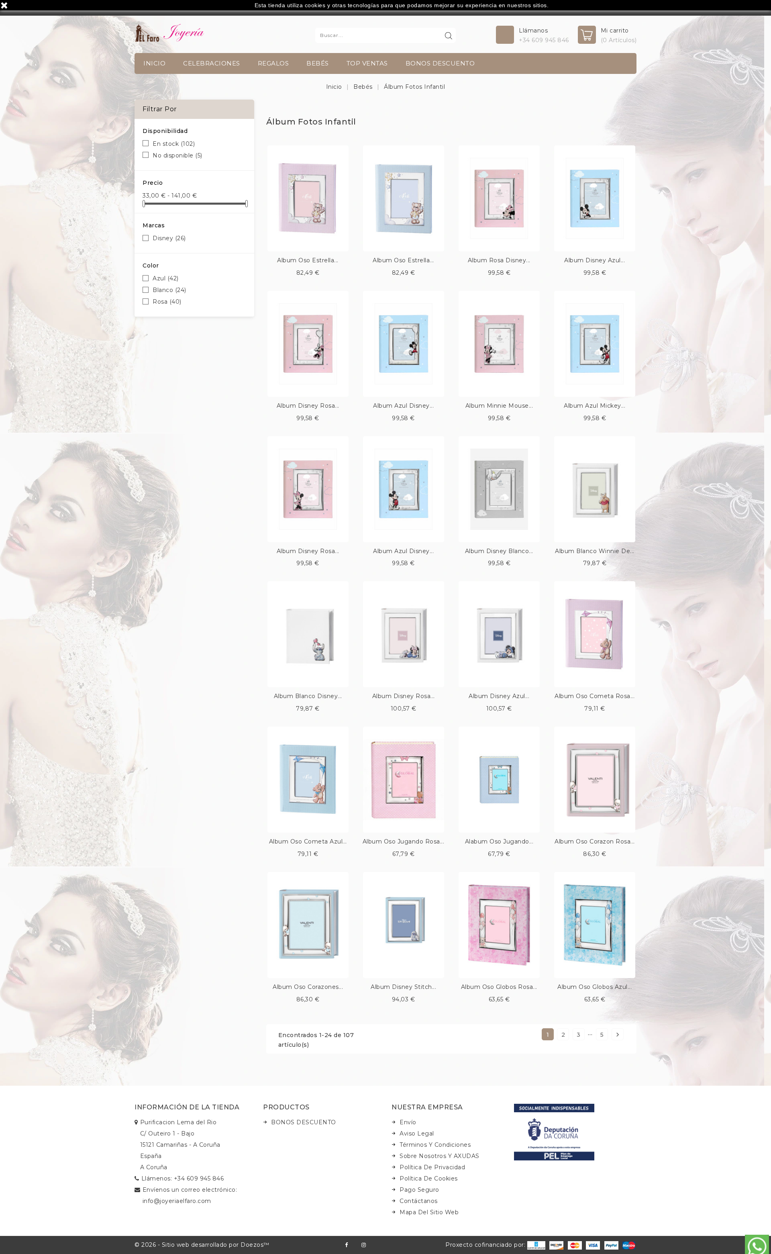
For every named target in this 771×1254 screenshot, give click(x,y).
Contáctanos (419, 1201)
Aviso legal (417, 1133)
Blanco (169, 290)
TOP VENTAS (367, 63)
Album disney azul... (594, 260)
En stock (174, 143)
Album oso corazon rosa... (595, 841)
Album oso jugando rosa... (404, 841)
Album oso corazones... (308, 987)
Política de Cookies (429, 1178)
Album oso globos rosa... (499, 987)
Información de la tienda (187, 1107)
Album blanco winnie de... (594, 551)
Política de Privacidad (432, 1167)
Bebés (317, 63)
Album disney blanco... (499, 551)
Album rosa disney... (499, 260)
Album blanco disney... (308, 696)
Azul (166, 278)
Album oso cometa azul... (308, 841)
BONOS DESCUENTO (440, 63)
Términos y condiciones (435, 1144)
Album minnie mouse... (499, 405)
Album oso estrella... (308, 260)
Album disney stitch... (403, 987)
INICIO (154, 63)
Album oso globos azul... (594, 987)
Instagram (364, 1245)
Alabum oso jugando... (499, 841)
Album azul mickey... (594, 405)
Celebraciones (211, 63)
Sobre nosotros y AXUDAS (439, 1156)
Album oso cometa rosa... (594, 696)
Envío (408, 1122)
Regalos (273, 63)
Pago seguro (419, 1189)
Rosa (167, 301)
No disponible (177, 155)
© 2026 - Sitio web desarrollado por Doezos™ (202, 1244)
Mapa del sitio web (429, 1212)
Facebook (346, 1245)
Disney (169, 238)
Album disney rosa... (308, 405)
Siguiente (618, 1035)
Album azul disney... (403, 405)
